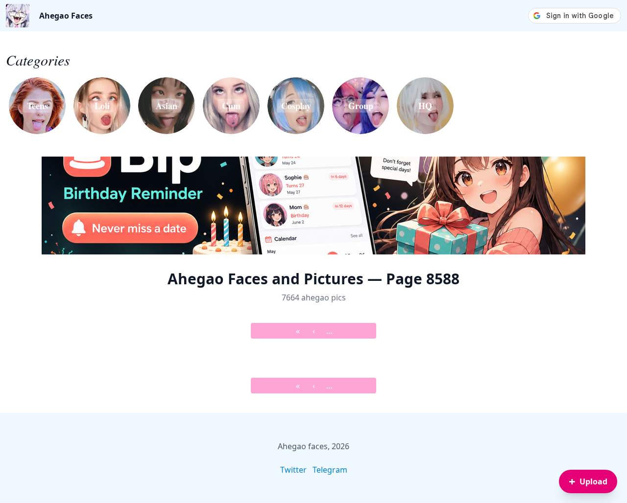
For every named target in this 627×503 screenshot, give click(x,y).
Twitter (293, 469)
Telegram (330, 469)
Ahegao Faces (66, 15)
